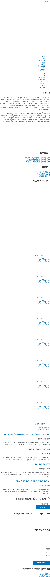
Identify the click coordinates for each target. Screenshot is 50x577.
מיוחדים (42, 70)
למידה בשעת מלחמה (39, 449)
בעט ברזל (41, 66)
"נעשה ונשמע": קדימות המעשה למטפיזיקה (27, 434)
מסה (43, 58)
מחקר (43, 56)
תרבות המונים (42, 464)
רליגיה (43, 64)
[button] (37, 158)
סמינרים (42, 60)
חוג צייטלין (41, 62)
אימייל (47, 504)
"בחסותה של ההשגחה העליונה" (33, 481)
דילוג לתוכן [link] (46, 1)
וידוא (43, 68)
